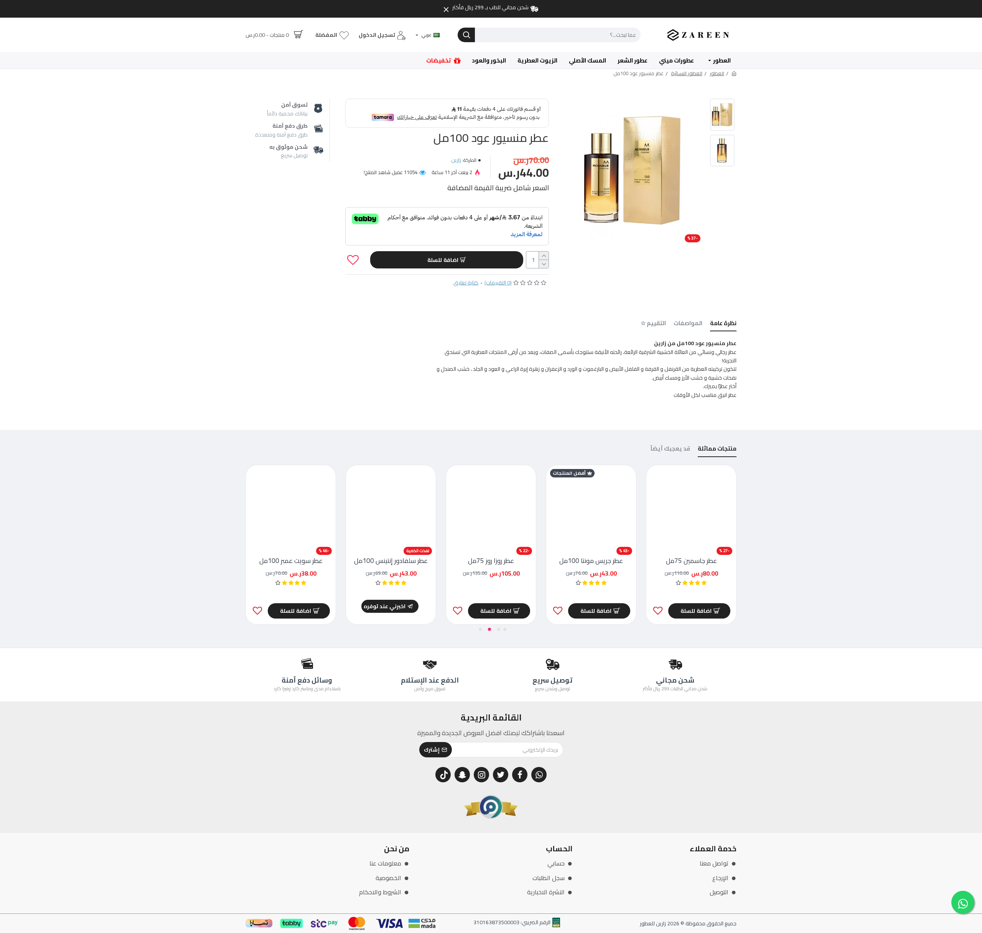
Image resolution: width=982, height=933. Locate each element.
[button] (504, 629)
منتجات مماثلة (717, 449)
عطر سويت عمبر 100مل (291, 560)
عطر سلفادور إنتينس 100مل (391, 560)
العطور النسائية (686, 73)
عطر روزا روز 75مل (491, 560)
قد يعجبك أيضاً (670, 449)
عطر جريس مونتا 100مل (591, 560)
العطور (717, 73)
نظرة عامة (723, 324)
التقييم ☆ (653, 324)
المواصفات (688, 324)
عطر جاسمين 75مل (691, 560)
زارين (456, 160)
